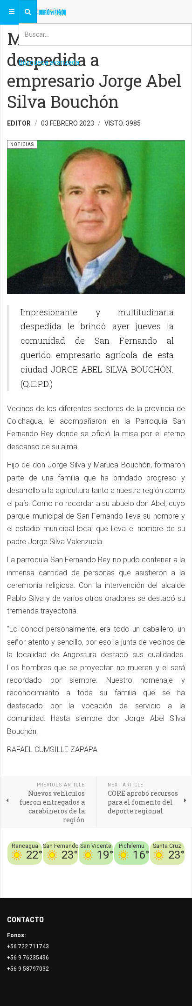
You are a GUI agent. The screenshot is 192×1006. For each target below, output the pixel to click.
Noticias (173, 881)
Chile (71, 870)
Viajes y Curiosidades (140, 870)
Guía (178, 870)
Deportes (93, 870)
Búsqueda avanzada (49, 62)
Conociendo (45, 870)
